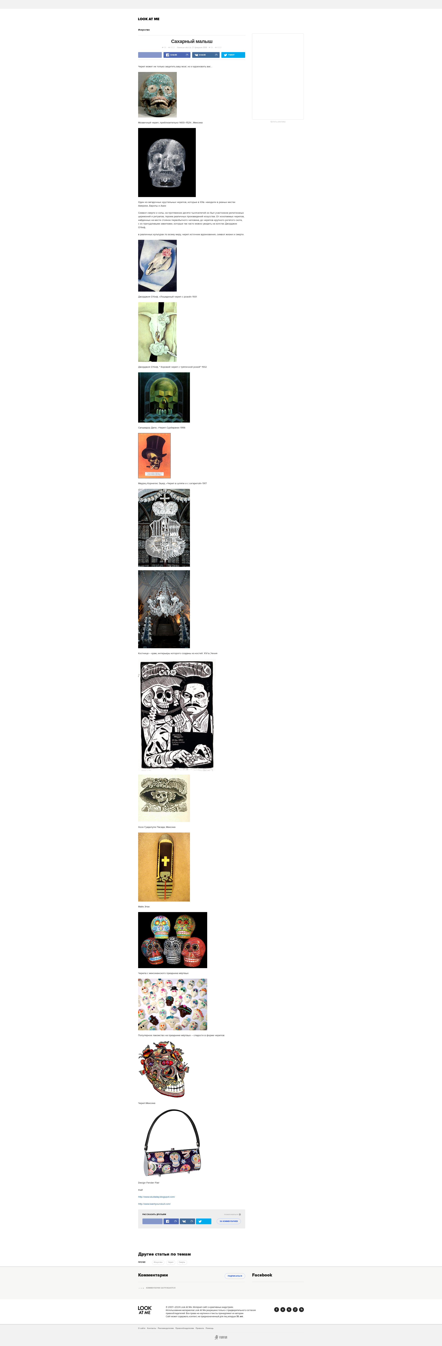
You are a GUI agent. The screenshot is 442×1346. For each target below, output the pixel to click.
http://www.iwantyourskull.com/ (154, 1204)
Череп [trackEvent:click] (170, 1262)
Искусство (144, 29)
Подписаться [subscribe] (235, 1276)
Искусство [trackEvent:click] (158, 1262)
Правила (200, 1328)
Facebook (276, 1309)
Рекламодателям (166, 1328)
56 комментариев (229, 1221)
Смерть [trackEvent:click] (182, 1262)
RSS (301, 1309)
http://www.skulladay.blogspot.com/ (156, 1196)
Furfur (221, 1337)
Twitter (289, 1309)
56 (165, 47)
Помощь (210, 1328)
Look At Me (148, 19)
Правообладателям (184, 1328)
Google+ (295, 1309)
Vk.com (282, 1309)
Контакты (151, 1328)
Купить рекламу (278, 122)
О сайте (141, 1328)
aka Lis (188, 47)
